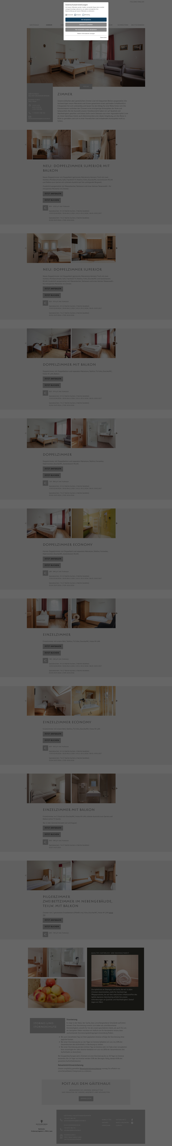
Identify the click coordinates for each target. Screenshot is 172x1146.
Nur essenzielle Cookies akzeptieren (86, 29)
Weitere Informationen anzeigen (86, 33)
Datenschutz (103, 37)
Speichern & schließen (86, 24)
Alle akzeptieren (86, 19)
